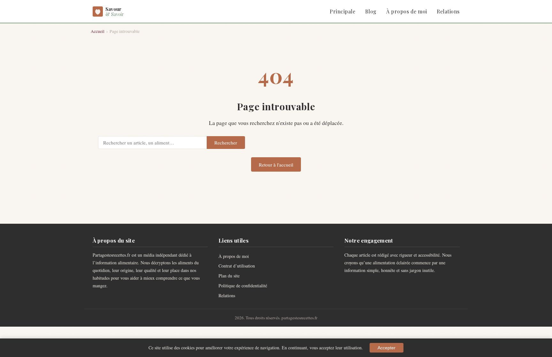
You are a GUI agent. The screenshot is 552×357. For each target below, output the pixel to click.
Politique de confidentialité (242, 286)
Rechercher (225, 142)
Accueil (97, 31)
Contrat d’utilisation (236, 266)
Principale (342, 11)
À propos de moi (406, 11)
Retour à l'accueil (276, 164)
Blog (371, 11)
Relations (448, 11)
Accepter (386, 347)
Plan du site (229, 276)
